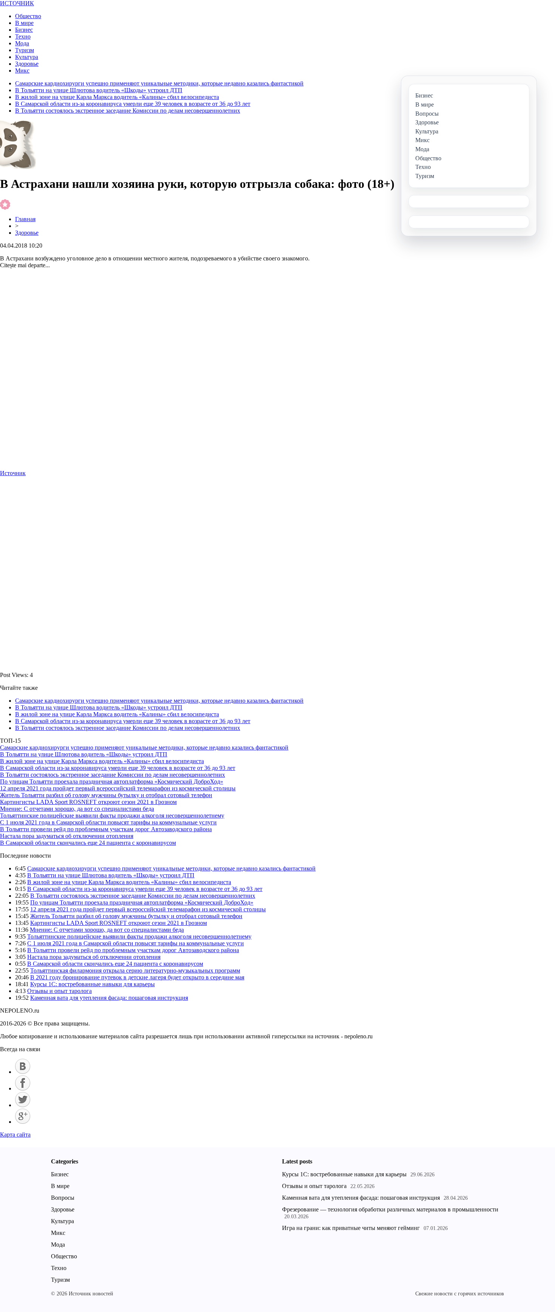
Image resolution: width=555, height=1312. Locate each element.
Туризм (24, 50)
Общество (28, 16)
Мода (22, 43)
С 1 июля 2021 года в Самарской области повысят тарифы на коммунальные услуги (108, 822)
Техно (23, 36)
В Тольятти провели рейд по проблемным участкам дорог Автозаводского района (106, 829)
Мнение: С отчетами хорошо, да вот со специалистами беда (77, 808)
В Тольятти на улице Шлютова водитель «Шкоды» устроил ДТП (98, 90)
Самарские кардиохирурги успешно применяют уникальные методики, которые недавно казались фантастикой (159, 83)
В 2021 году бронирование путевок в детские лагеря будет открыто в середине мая (137, 977)
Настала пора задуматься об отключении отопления (66, 836)
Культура (26, 57)
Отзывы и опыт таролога (59, 991)
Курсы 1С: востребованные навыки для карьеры (92, 984)
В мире (24, 23)
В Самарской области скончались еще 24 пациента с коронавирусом (88, 843)
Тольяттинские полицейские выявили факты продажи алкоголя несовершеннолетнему (112, 815)
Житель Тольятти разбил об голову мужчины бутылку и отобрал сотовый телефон (106, 795)
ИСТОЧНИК (17, 3)
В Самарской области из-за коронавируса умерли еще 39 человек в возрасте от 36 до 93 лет (132, 104)
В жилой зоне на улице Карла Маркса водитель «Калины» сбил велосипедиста (117, 97)
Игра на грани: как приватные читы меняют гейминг (351, 1228)
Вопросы (62, 1197)
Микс (22, 70)
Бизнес (24, 29)
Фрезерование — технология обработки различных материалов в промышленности (390, 1209)
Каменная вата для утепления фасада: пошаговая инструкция (109, 997)
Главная (25, 219)
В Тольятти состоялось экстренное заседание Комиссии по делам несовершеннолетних (127, 110)
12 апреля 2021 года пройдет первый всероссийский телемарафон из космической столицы (118, 788)
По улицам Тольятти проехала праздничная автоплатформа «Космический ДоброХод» (111, 781)
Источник (13, 473)
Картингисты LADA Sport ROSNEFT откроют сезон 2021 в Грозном (88, 802)
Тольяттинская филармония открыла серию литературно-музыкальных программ (135, 970)
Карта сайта (15, 1134)
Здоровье (27, 63)
